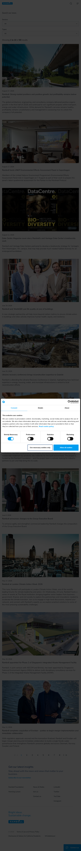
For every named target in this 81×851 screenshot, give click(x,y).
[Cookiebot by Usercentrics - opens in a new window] (69, 401)
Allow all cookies (66, 447)
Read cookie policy (46, 426)
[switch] (31, 438)
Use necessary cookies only (40, 447)
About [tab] (67, 408)
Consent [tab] (14, 408)
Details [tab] (40, 408)
